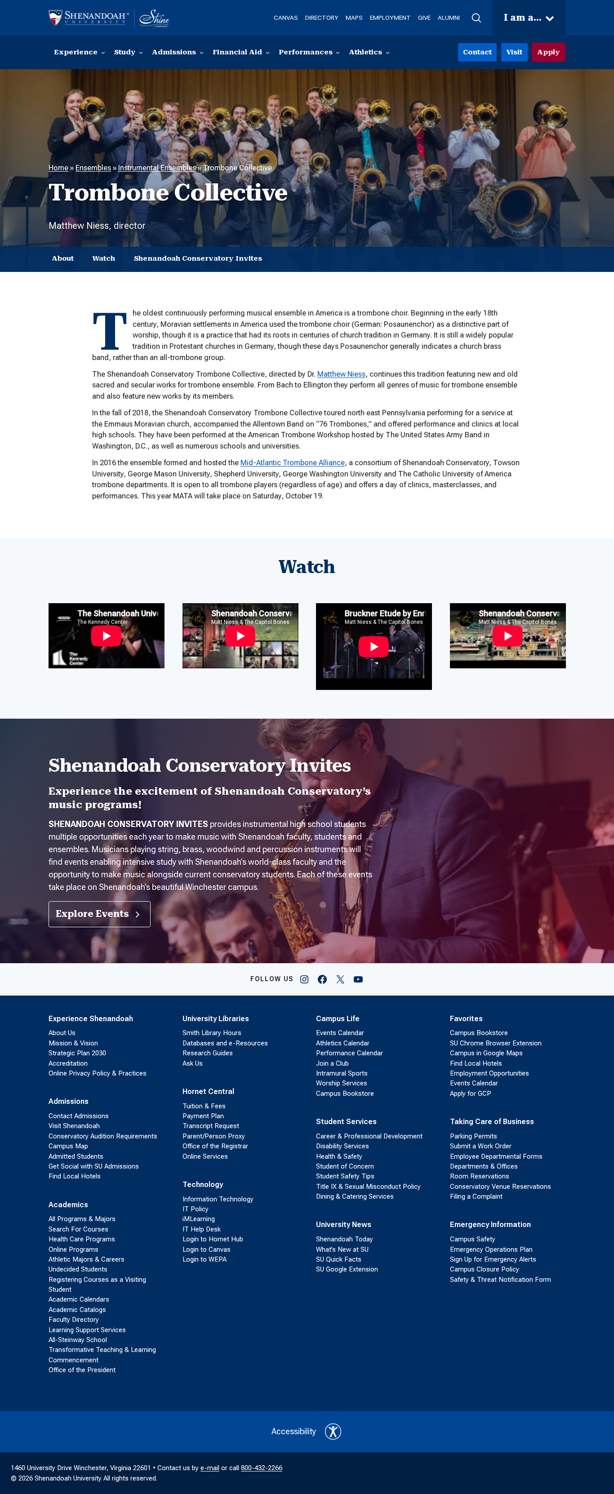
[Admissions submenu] (202, 52)
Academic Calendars (79, 1299)
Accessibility (293, 1431)
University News (343, 1224)
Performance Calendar (349, 1053)
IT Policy (195, 1209)
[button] (476, 18)
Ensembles (93, 168)
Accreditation (68, 1063)
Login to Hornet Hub (212, 1239)
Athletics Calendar (342, 1043)
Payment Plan (203, 1116)
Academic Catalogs (77, 1310)
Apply (548, 52)
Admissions (69, 1101)
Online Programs (73, 1249)
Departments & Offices (484, 1166)
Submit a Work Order (481, 1146)
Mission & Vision (73, 1043)
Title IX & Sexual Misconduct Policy (368, 1187)
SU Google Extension (347, 1269)
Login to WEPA (204, 1259)
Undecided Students (78, 1269)
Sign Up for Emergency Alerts (493, 1259)
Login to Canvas (206, 1249)
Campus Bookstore (345, 1093)
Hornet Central (208, 1091)
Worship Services (341, 1083)
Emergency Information (490, 1224)
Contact (477, 52)
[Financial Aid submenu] (268, 52)
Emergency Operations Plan (491, 1249)
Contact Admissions (79, 1116)
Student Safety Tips (345, 1176)
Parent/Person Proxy (213, 1136)
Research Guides (207, 1053)
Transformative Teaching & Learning (102, 1350)
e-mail (209, 1468)
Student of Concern (345, 1166)
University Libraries (215, 1018)
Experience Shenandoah (91, 1018)
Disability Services (342, 1146)
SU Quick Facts (338, 1259)
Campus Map (68, 1146)
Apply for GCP (470, 1093)
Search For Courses (78, 1229)
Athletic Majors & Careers (87, 1259)
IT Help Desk (201, 1229)
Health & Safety (339, 1156)
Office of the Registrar (215, 1146)
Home (58, 168)
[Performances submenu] (338, 52)
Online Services (205, 1156)
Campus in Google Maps (486, 1053)
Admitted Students (76, 1156)
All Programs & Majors (82, 1219)
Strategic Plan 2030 (77, 1053)
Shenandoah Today (344, 1239)
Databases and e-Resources (225, 1043)
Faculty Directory (74, 1320)
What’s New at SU (342, 1249)
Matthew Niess (341, 374)
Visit (514, 52)
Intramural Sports (342, 1073)
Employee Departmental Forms (496, 1156)
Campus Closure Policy (484, 1269)
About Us (62, 1033)
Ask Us (192, 1063)
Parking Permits (473, 1136)
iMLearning (198, 1219)
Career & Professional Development (369, 1136)
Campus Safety (472, 1239)
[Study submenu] (141, 52)
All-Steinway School (78, 1340)
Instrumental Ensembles (157, 168)
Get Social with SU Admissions (94, 1166)
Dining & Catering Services (355, 1196)
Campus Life (338, 1018)
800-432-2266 (261, 1468)
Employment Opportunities (489, 1073)
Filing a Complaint (476, 1196)
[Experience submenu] (103, 52)
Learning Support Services (87, 1330)
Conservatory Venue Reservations (500, 1187)
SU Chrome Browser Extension (496, 1043)
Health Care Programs (82, 1239)
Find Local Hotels (75, 1176)
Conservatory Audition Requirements (103, 1136)
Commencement (73, 1360)
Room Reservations (479, 1176)
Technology (202, 1184)
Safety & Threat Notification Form (500, 1280)
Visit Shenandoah (74, 1126)
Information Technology (218, 1199)
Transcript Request (210, 1126)
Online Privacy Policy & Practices (98, 1073)
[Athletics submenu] (388, 52)
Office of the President (82, 1370)
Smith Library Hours (211, 1033)
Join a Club (332, 1063)
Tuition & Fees (204, 1106)
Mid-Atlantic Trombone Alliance (292, 462)
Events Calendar (340, 1033)
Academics (68, 1205)
